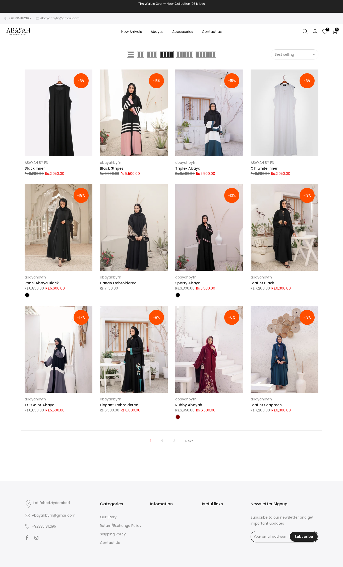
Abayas (157, 31)
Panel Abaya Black (42, 283)
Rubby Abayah (188, 404)
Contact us (212, 31)
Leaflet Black (262, 283)
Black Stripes (112, 168)
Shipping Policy (113, 534)
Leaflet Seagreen (266, 404)
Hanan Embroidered (118, 283)
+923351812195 (20, 18)
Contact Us (110, 542)
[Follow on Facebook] (27, 538)
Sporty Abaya (187, 283)
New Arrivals (131, 31)
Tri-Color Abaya (39, 404)
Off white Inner (264, 168)
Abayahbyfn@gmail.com (60, 18)
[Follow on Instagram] (36, 538)
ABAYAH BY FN (36, 162)
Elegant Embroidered (119, 404)
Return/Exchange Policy (120, 525)
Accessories (182, 31)
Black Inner (35, 168)
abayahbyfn (110, 162)
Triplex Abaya (187, 168)
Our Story (108, 517)
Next (189, 441)
